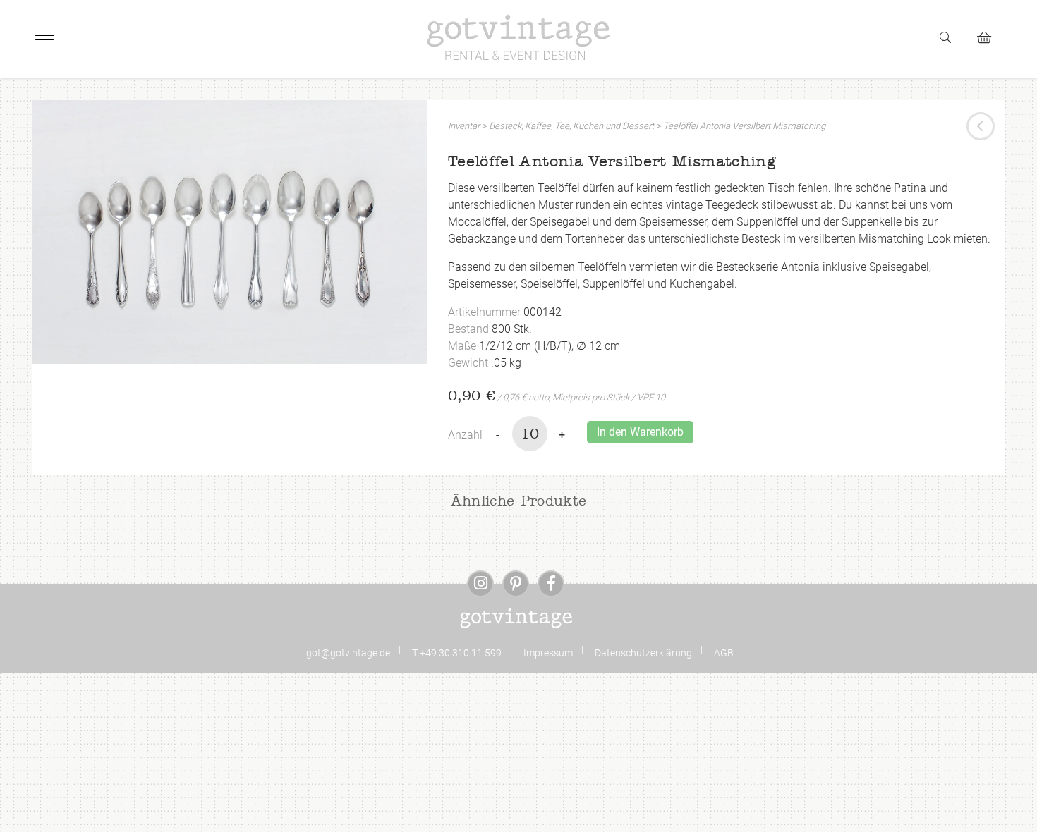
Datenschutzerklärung (643, 653)
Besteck (505, 126)
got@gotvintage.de (348, 653)
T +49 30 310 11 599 (457, 653)
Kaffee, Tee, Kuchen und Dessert (589, 126)
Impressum (548, 653)
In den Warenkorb (640, 432)
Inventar (464, 126)
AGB (724, 653)
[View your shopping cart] (990, 35)
